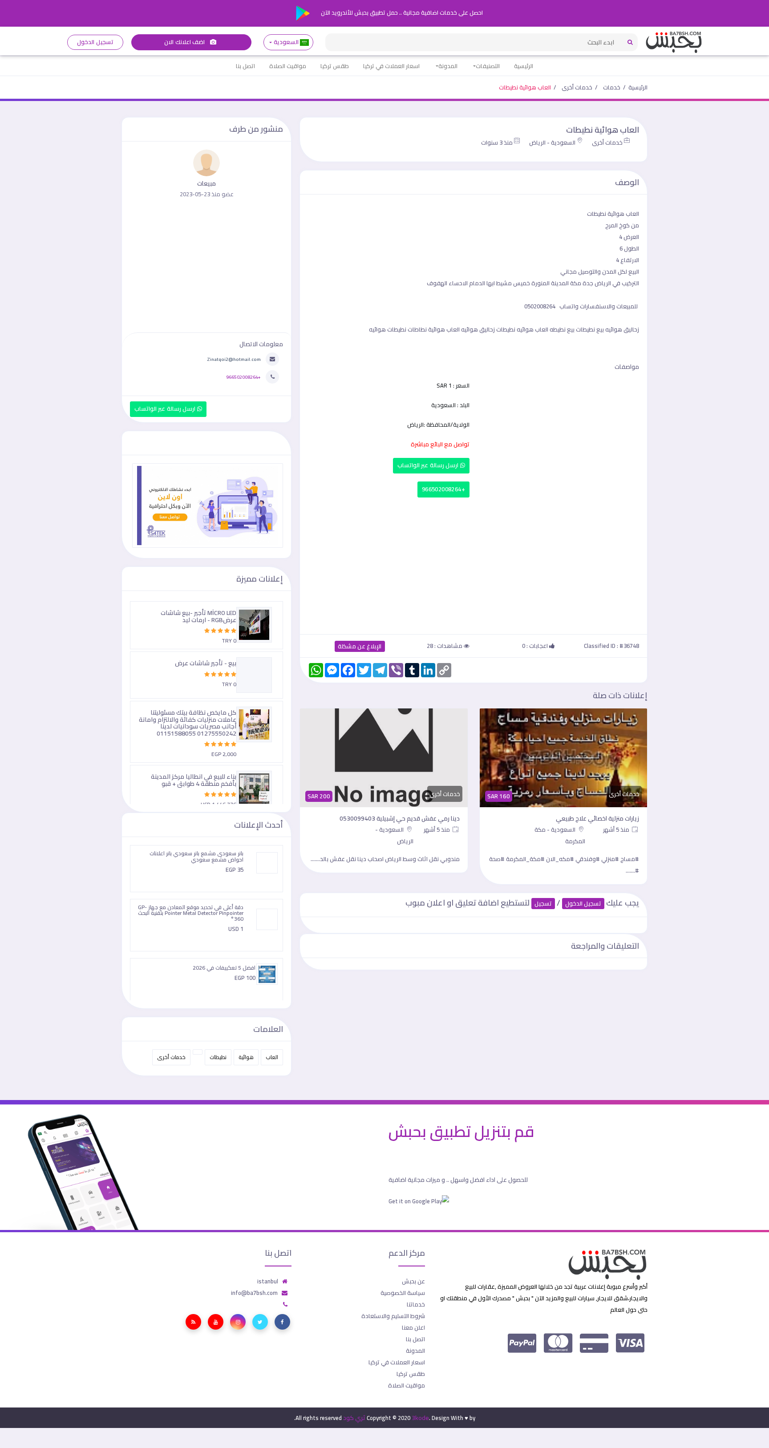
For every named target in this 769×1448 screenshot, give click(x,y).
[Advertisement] (473, 564)
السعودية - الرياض (552, 142)
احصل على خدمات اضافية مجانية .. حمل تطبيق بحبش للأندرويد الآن (401, 12)
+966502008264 (443, 489)
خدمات (611, 87)
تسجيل (543, 903)
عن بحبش (413, 1281)
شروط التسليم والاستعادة (393, 1315)
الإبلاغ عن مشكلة (360, 646)
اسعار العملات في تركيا (391, 66)
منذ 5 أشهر (617, 829)
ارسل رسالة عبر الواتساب (428, 465)
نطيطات (218, 1057)
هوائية (246, 1057)
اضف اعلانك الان (185, 42)
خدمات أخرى (577, 87)
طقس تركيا (334, 66)
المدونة (447, 66)
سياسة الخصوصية (402, 1292)
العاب (272, 1057)
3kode (420, 1418)
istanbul (267, 1281)
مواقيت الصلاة (287, 66)
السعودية (286, 42)
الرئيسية (523, 66)
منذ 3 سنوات (497, 142)
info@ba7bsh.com (254, 1292)
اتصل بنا (245, 66)
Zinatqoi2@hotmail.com (234, 359)
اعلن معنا (413, 1327)
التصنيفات (488, 66)
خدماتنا (416, 1304)
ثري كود (354, 1418)
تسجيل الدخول (95, 42)
